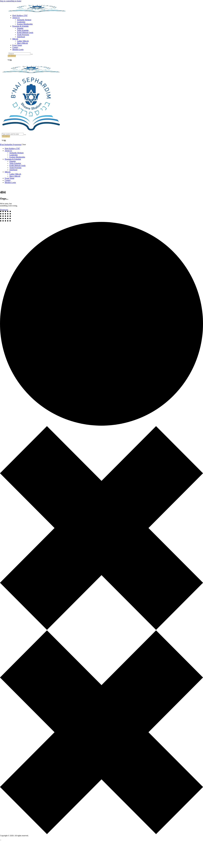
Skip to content (5, 1)
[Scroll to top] (0, 839)
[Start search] (32, 54)
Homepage (4, 210)
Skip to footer (16, 1)
